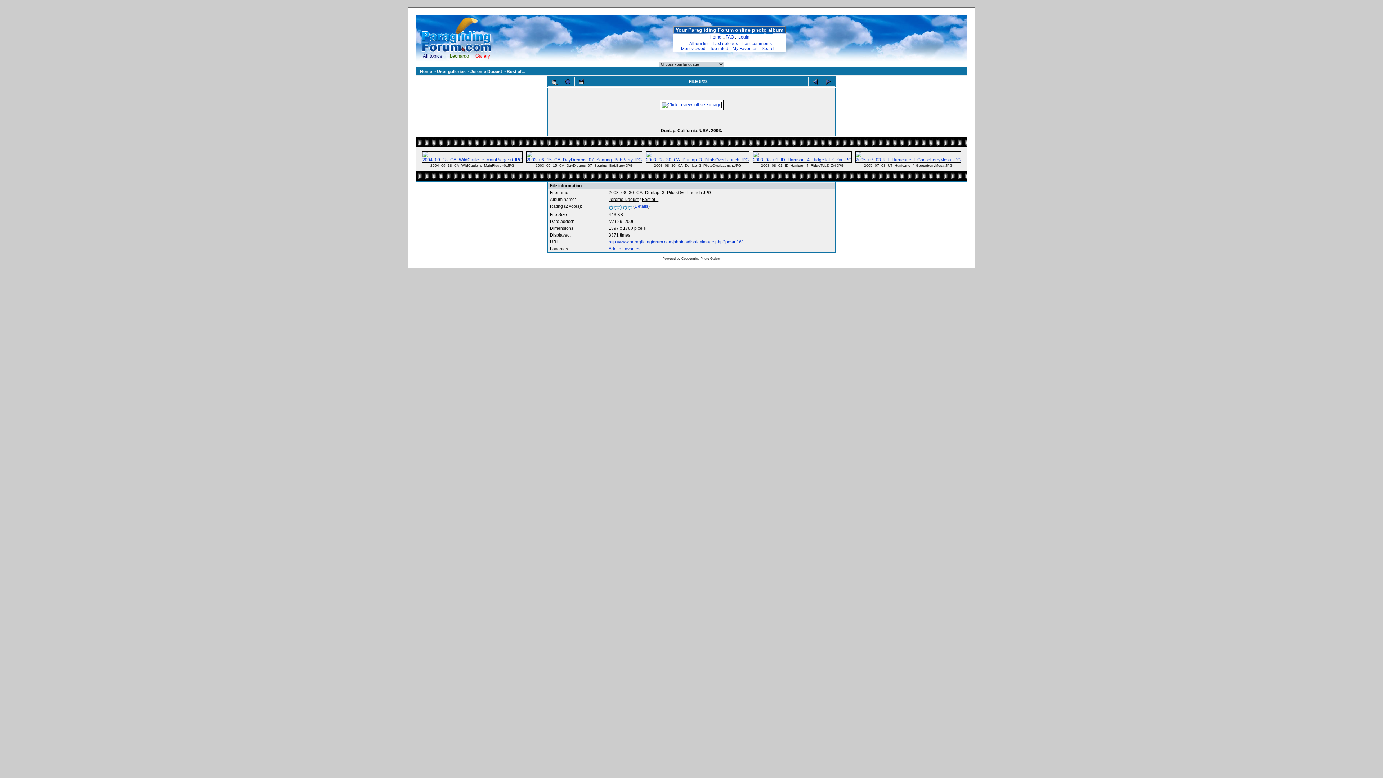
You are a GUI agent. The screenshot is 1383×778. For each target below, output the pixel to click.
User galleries (451, 71)
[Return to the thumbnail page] (554, 82)
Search (769, 48)
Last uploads (725, 43)
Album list (698, 43)
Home (715, 37)
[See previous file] (815, 82)
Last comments (757, 43)
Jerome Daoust (486, 71)
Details (641, 206)
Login (743, 37)
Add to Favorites (624, 248)
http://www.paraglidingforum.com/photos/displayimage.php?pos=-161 (676, 242)
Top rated (719, 48)
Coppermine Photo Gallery (701, 258)
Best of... (516, 71)
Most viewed (693, 48)
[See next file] (828, 82)
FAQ (730, 37)
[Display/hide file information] (567, 82)
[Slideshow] (581, 82)
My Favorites (745, 48)
